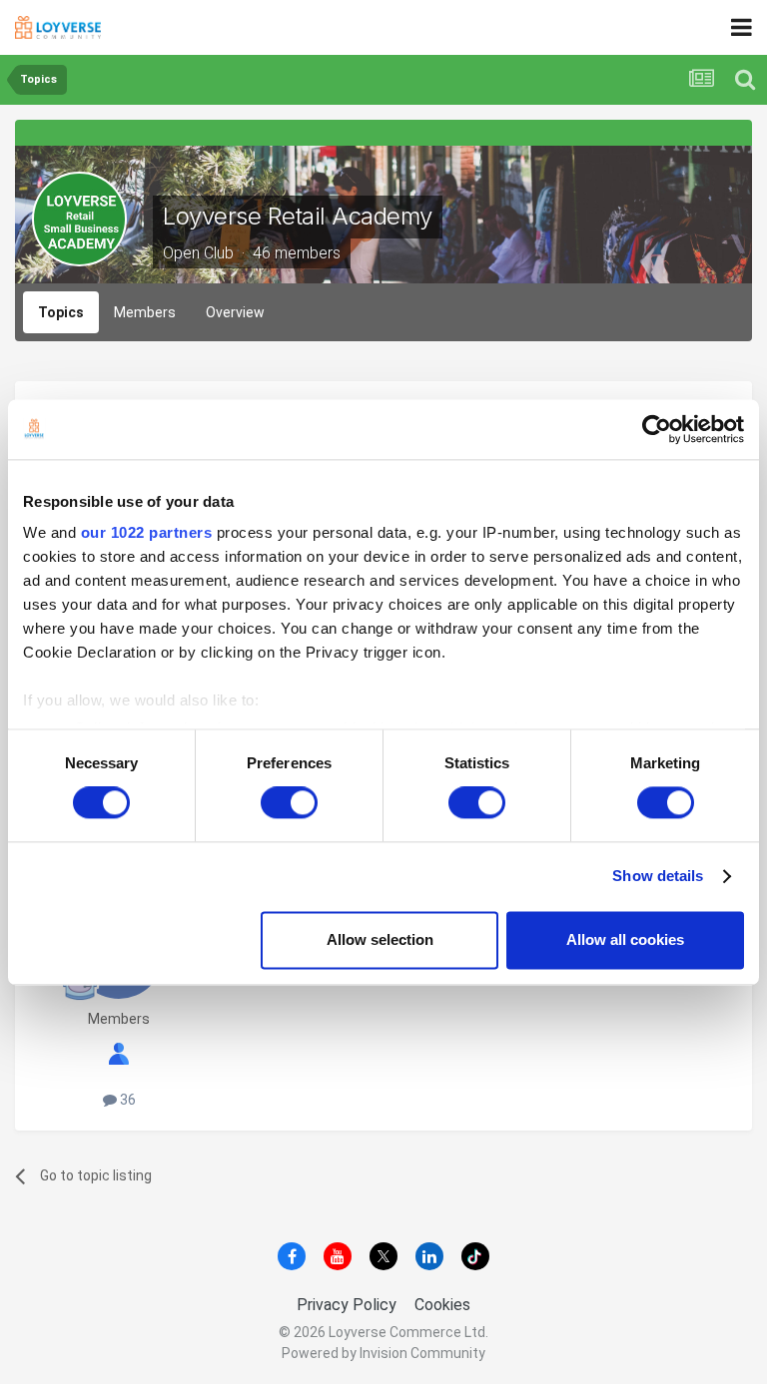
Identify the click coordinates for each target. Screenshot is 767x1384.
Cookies (442, 1304)
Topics (61, 312)
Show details (657, 876)
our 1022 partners (147, 532)
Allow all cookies (625, 939)
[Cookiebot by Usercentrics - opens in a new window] (656, 429)
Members (145, 312)
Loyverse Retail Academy (297, 216)
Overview (235, 312)
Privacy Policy (346, 1304)
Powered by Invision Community (383, 1353)
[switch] (289, 803)
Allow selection (380, 939)
